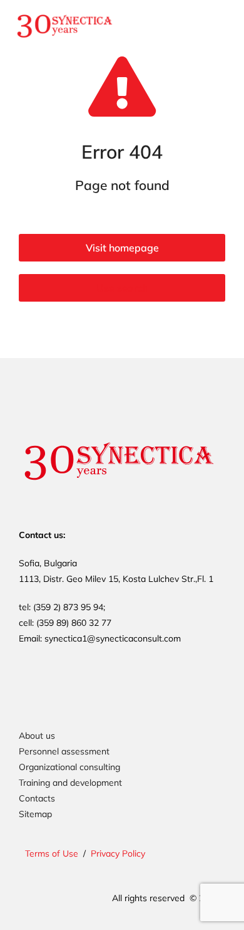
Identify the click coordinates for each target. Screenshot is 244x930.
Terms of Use (51, 853)
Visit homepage (122, 247)
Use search (122, 288)
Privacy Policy (118, 853)
